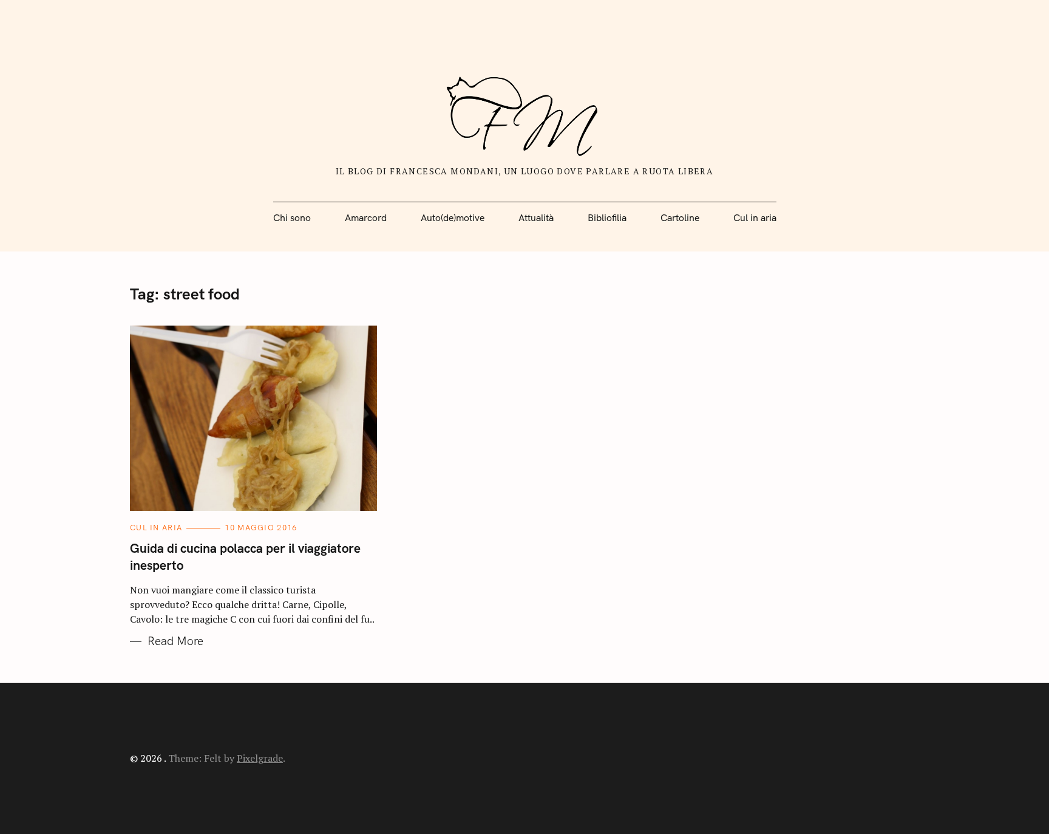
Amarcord (366, 218)
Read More (175, 641)
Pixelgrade (260, 758)
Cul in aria (754, 218)
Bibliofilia (607, 218)
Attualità (536, 218)
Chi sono (292, 218)
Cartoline (679, 218)
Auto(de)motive (452, 218)
